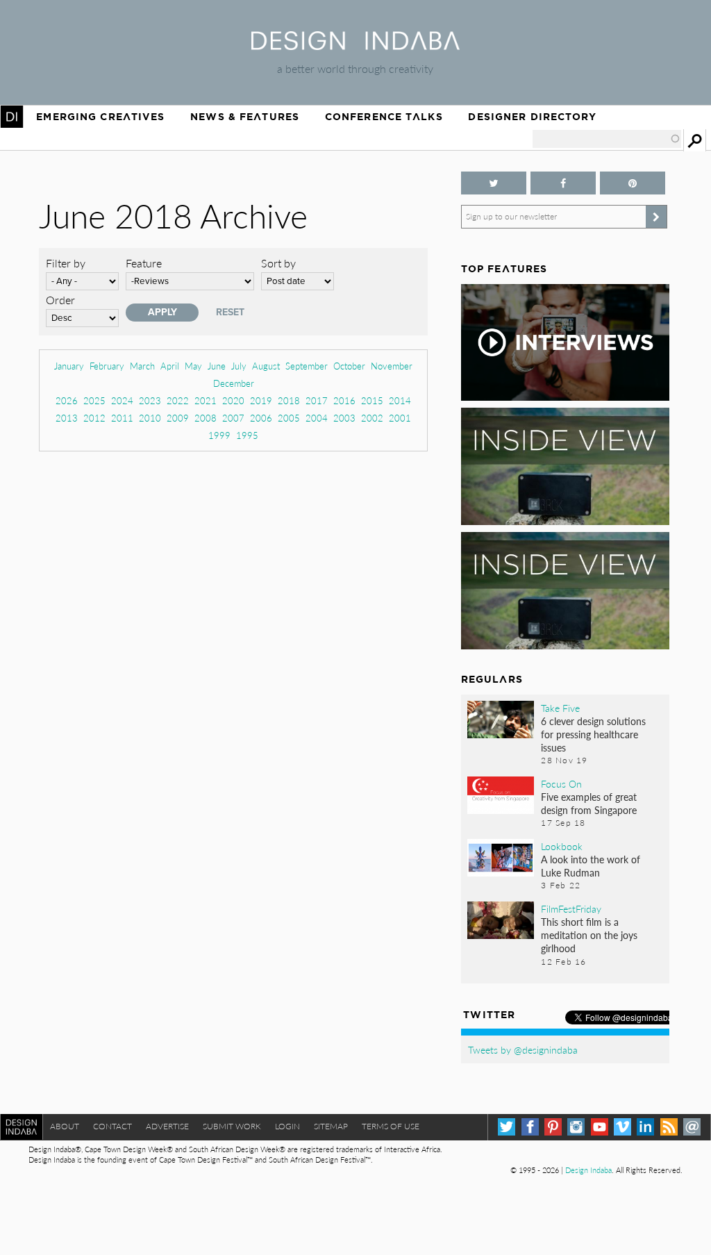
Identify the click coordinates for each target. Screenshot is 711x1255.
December (233, 383)
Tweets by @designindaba (523, 1049)
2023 (150, 400)
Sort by (278, 263)
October (349, 365)
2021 (205, 400)
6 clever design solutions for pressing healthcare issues (593, 734)
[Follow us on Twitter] (493, 183)
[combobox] (607, 139)
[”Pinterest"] (632, 183)
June (217, 365)
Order (60, 300)
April (169, 365)
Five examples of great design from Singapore (589, 803)
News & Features (244, 116)
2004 (317, 417)
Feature (144, 263)
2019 (261, 400)
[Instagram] (576, 1127)
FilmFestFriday (571, 908)
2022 (178, 400)
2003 (344, 417)
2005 (289, 417)
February (107, 365)
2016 (344, 400)
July (238, 365)
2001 (400, 417)
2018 (289, 400)
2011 (122, 417)
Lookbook (562, 846)
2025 (94, 400)
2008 (205, 417)
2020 (233, 400)
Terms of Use (390, 1126)
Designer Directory (532, 116)
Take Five (560, 708)
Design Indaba (588, 1170)
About (64, 1126)
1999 (219, 435)
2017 (317, 400)
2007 (233, 417)
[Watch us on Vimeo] (622, 1127)
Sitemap (331, 1126)
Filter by (65, 263)
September (306, 365)
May (193, 365)
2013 (67, 417)
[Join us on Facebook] (563, 183)
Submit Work (232, 1126)
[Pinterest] (553, 1127)
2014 (400, 400)
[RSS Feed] (669, 1127)
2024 (122, 400)
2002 (372, 417)
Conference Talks (384, 116)
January (69, 365)
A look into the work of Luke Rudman (590, 865)
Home (12, 117)
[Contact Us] (692, 1127)
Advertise (167, 1126)
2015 (372, 400)
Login (287, 1126)
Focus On (561, 783)
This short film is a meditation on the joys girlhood (589, 935)
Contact (112, 1126)
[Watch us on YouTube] (599, 1127)
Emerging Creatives (100, 116)
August (266, 365)
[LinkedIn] (645, 1127)
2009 (178, 417)
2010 (150, 417)
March (142, 365)
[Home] (355, 45)
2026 (67, 400)
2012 (94, 417)
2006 (261, 417)
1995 (247, 435)
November (391, 365)
